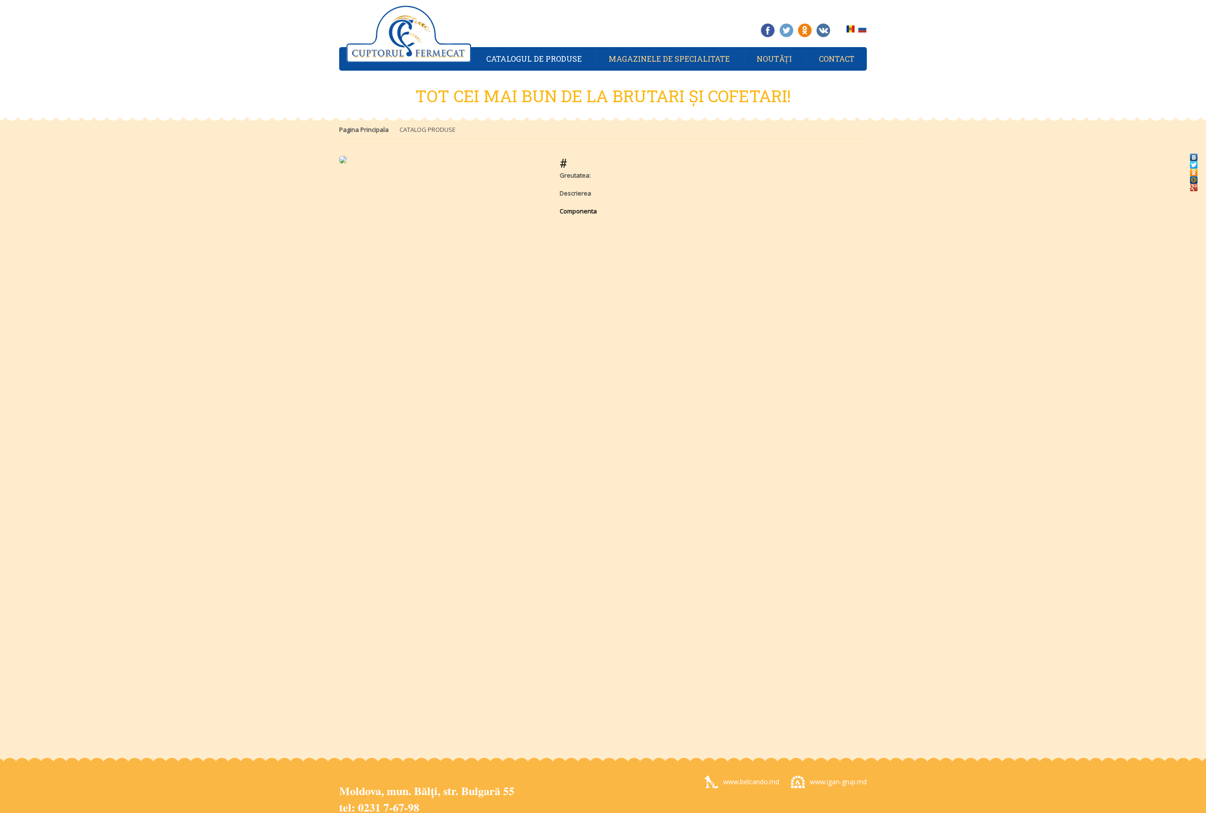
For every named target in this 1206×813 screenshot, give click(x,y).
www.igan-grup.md (838, 781)
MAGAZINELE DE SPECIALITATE (669, 59)
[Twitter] (1194, 162)
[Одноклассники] (1194, 170)
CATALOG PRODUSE (427, 129)
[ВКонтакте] (1194, 155)
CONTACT (837, 59)
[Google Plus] (1194, 185)
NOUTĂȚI (774, 59)
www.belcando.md (751, 781)
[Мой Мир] (1194, 177)
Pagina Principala (364, 129)
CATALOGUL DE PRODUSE (534, 59)
